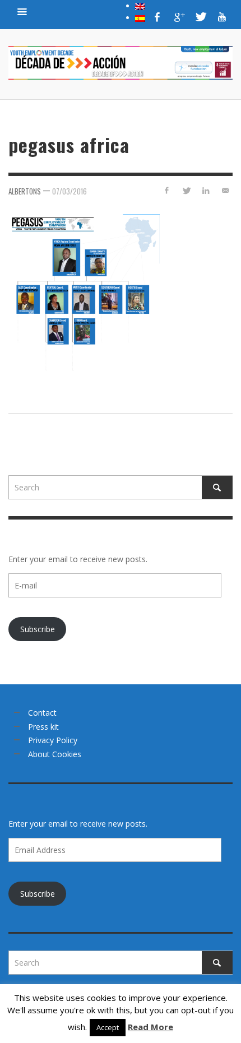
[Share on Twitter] (186, 190)
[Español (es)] (140, 17)
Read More (150, 1026)
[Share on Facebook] (166, 190)
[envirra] (22, 11)
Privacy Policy (52, 740)
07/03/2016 (69, 191)
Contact (42, 712)
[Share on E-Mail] (225, 190)
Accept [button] (107, 1027)
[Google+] (178, 17)
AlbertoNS (24, 191)
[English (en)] (140, 6)
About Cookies (54, 754)
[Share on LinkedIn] (205, 190)
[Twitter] (200, 17)
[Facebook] (157, 17)
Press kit (43, 726)
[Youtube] (222, 17)
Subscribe (37, 629)
